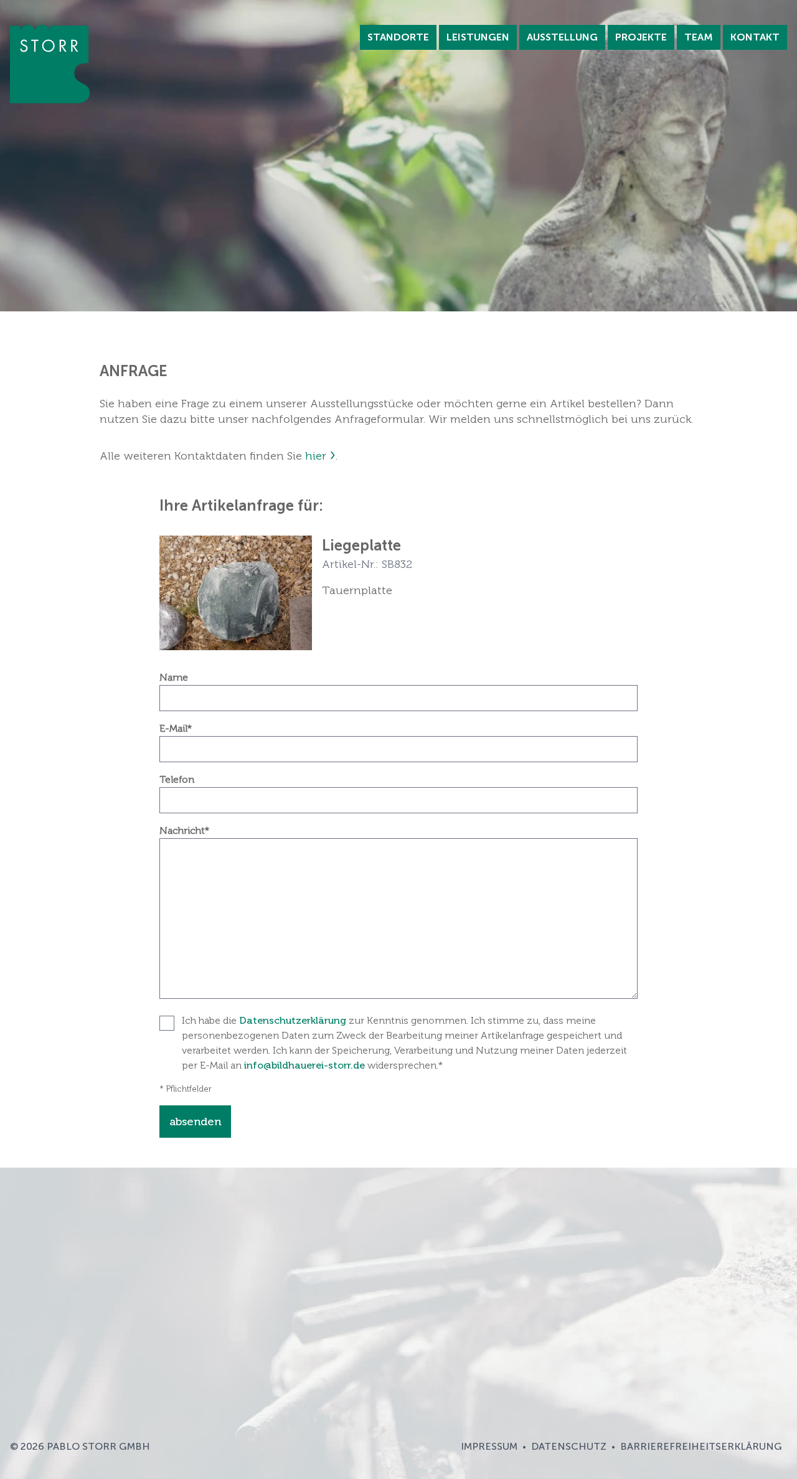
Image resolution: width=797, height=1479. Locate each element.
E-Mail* (175, 728)
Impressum (489, 1446)
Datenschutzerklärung (292, 1020)
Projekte (641, 37)
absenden (195, 1121)
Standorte (398, 37)
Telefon (176, 779)
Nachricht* (184, 830)
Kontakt (755, 37)
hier (315, 456)
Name (173, 677)
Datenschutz (568, 1446)
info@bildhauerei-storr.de (304, 1065)
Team (698, 37)
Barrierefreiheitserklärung (701, 1446)
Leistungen (477, 37)
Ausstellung (562, 37)
